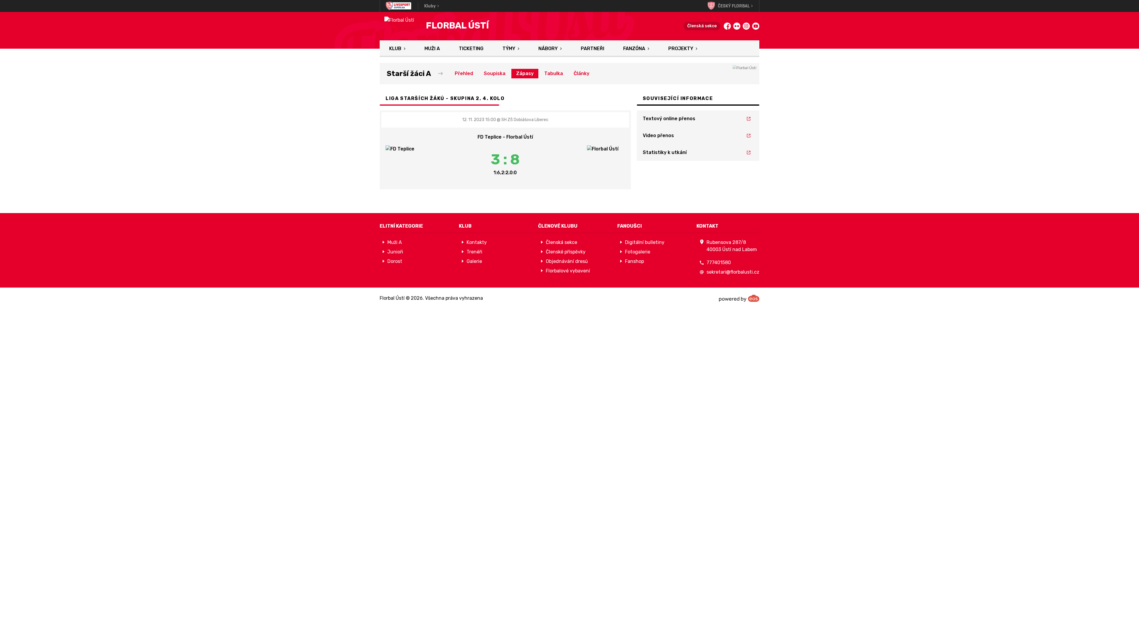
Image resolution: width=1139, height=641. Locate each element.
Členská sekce (702, 25)
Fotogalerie (637, 252)
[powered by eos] (739, 298)
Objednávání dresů (567, 261)
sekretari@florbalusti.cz (733, 272)
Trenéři (474, 252)
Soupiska (494, 73)
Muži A (432, 48)
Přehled (464, 73)
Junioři (395, 252)
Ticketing (471, 48)
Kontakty (477, 242)
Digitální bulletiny (644, 242)
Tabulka (553, 73)
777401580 (719, 262)
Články (581, 73)
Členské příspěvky (566, 252)
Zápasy (525, 73)
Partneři (592, 48)
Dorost (394, 261)
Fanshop (634, 261)
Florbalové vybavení (568, 271)
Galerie (474, 261)
